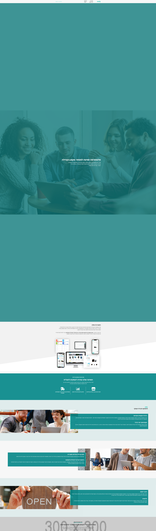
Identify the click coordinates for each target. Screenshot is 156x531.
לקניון (85, 2)
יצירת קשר (91, 2)
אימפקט (85, 0)
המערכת (91, 0)
